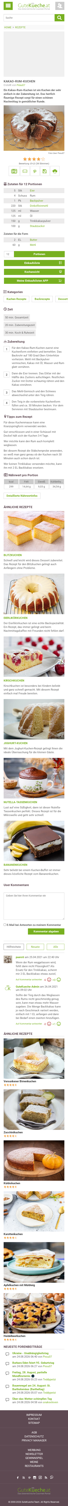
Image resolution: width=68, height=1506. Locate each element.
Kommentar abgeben (46, 931)
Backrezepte (42, 299)
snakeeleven (50, 1402)
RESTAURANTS (34, 1466)
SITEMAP (34, 1423)
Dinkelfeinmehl (39, 205)
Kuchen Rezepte (16, 299)
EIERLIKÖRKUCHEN (16, 618)
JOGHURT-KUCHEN (16, 743)
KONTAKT (34, 1419)
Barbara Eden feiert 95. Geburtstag (33, 1362)
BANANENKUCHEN (15, 864)
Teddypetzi (49, 1379)
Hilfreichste (14, 946)
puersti (20, 957)
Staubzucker (37, 226)
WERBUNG (34, 1450)
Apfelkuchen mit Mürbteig (19, 1285)
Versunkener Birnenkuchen (20, 1081)
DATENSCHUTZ (34, 1436)
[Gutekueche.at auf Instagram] (34, 1477)
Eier (32, 190)
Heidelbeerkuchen (14, 1336)
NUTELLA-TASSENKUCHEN (20, 802)
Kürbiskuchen (12, 1183)
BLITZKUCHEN (13, 555)
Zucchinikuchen (13, 1132)
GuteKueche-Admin (27, 986)
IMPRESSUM (34, 1415)
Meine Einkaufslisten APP (32, 280)
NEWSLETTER (34, 1454)
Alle (55, 946)
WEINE (34, 1462)
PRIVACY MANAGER (34, 1440)
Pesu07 (21, 85)
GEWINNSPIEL (34, 1458)
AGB (34, 1432)
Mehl (33, 245)
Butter (33, 239)
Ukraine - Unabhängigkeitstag (30, 1353)
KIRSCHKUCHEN (14, 680)
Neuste (35, 946)
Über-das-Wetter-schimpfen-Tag (32, 1398)
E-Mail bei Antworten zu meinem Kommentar (33, 925)
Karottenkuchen (13, 1234)
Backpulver (36, 200)
